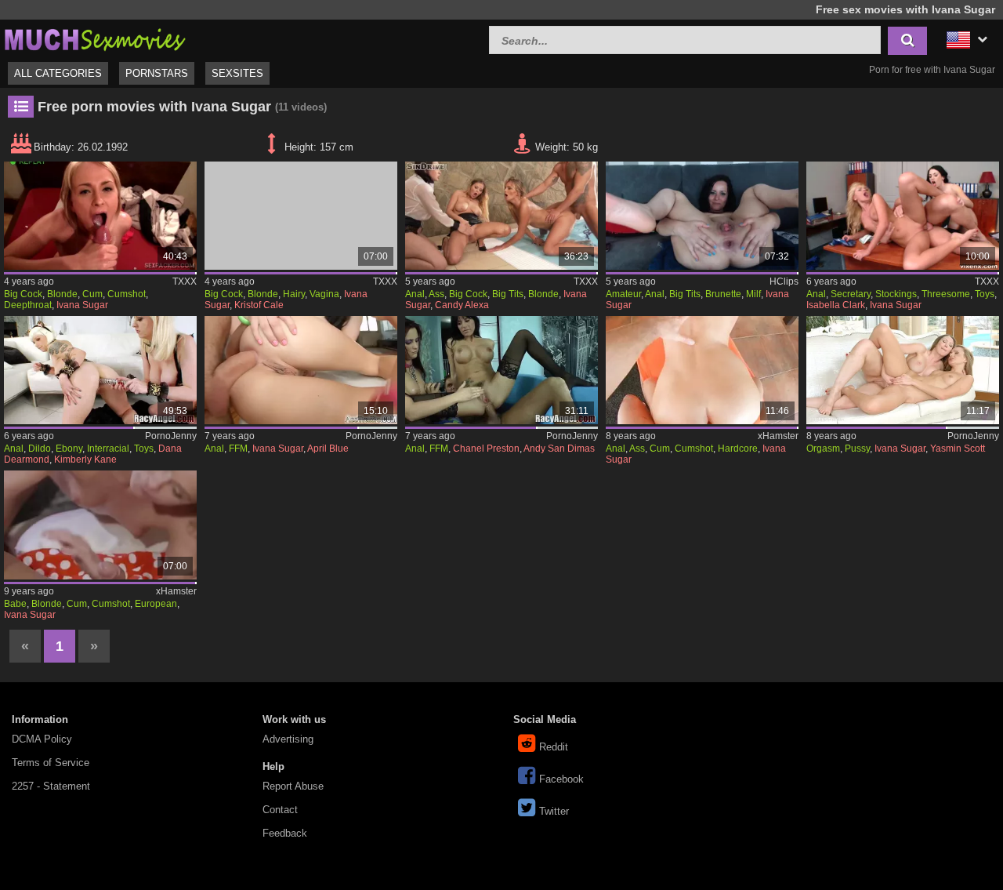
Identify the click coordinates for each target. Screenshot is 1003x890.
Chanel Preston (486, 448)
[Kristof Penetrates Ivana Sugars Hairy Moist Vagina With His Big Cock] (301, 216)
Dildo (39, 448)
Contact (280, 810)
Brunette (723, 294)
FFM (238, 448)
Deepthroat (28, 305)
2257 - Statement (51, 786)
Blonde (62, 294)
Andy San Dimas (559, 448)
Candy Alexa (462, 305)
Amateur (623, 294)
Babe (15, 603)
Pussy (857, 448)
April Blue (328, 448)
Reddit (553, 747)
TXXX (184, 281)
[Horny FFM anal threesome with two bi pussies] (301, 370)
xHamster (778, 435)
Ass (436, 294)
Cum (92, 294)
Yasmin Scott (957, 448)
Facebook (561, 779)
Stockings (896, 294)
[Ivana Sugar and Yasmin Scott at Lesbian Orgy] (902, 370)
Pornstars (156, 73)
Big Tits (507, 294)
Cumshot (126, 294)
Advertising (288, 739)
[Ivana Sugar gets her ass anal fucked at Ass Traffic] (702, 370)
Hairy (294, 294)
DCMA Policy (42, 739)
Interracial (108, 448)
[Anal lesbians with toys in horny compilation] (100, 370)
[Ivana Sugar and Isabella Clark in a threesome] (902, 216)
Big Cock (23, 294)
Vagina (324, 294)
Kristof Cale (259, 305)
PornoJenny (171, 435)
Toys (984, 294)
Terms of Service (50, 762)
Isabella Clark (835, 305)
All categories (58, 73)
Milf (753, 294)
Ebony (69, 448)
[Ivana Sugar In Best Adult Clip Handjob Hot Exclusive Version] (100, 216)
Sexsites (237, 73)
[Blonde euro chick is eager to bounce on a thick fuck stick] (100, 524)
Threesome (946, 294)
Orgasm (823, 448)
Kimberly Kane (85, 459)
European (156, 603)
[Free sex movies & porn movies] (94, 38)
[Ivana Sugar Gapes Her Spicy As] (702, 216)
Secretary (851, 294)
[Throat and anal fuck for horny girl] (501, 370)
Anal (415, 294)
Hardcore (738, 448)
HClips (783, 281)
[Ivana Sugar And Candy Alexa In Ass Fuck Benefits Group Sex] (501, 216)
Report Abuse (293, 786)
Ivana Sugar (82, 305)
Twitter (554, 811)
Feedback (285, 833)
